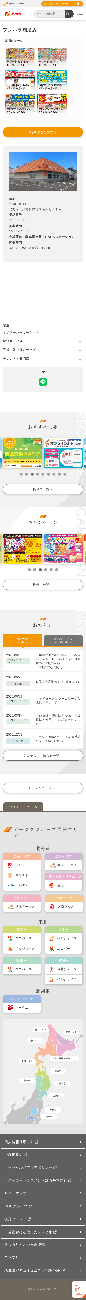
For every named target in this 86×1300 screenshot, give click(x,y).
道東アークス (67, 865)
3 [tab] (32, 474)
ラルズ (20, 865)
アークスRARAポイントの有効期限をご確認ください (58, 739)
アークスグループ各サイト (58, 3)
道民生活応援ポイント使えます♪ (57, 681)
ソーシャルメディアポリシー (28, 1167)
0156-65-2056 (19, 220)
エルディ (22, 885)
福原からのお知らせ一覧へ (43, 755)
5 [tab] (42, 474)
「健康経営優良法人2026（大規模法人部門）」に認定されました (58, 720)
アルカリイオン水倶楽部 (24, 1245)
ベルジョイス (25, 948)
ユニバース (23, 938)
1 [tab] (21, 474)
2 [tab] (26, 474)
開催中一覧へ (43, 489)
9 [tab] (64, 474)
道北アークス (25, 906)
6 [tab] (48, 474)
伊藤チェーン (67, 969)
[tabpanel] (22, 453)
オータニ (22, 1007)
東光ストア (23, 875)
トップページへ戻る (43, 787)
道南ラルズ (66, 906)
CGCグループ (15, 1206)
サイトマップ (15, 1193)
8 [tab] (59, 474)
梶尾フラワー (15, 1219)
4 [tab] (37, 474)
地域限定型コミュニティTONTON (32, 1270)
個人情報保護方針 (19, 1142)
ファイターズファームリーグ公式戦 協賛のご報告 (58, 700)
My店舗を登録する (43, 132)
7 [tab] (53, 474)
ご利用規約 (13, 1155)
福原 (60, 885)
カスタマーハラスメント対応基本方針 (35, 1180)
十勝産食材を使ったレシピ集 (28, 1232)
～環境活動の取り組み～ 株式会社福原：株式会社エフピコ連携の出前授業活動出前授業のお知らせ (58, 661)
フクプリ (11, 1257)
